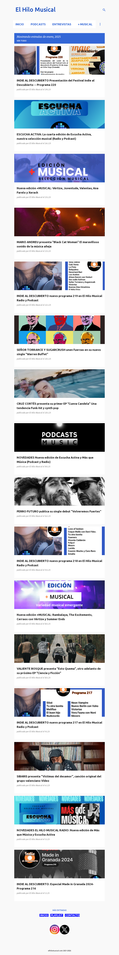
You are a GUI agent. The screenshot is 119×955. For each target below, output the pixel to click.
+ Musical (85, 24)
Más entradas (60, 910)
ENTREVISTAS (61, 24)
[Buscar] (104, 10)
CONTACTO (72, 915)
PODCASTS (38, 24)
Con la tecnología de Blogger (61, 944)
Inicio (19, 24)
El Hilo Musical (35, 9)
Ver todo (21, 41)
